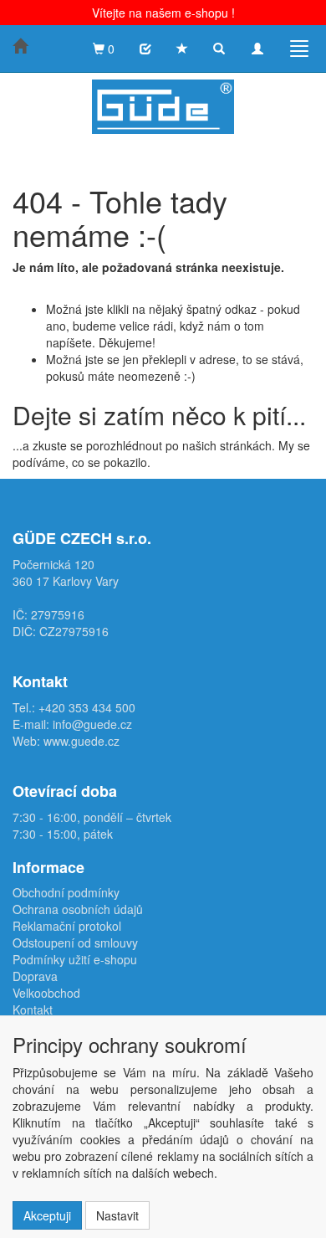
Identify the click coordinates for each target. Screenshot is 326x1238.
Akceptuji (47, 1215)
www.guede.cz (81, 740)
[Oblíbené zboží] (182, 48)
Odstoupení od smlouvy (75, 942)
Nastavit (117, 1215)
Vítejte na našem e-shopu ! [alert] (163, 12)
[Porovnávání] (145, 48)
